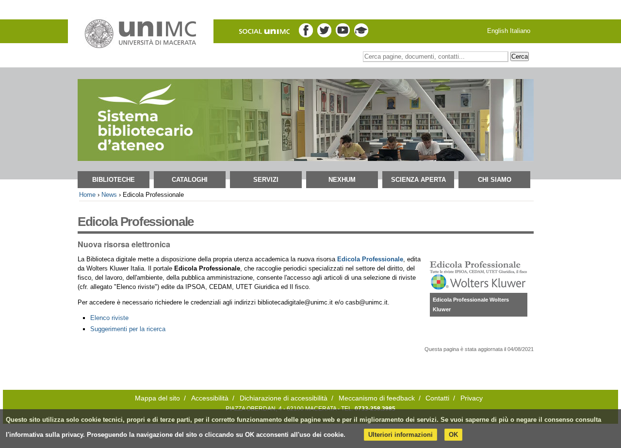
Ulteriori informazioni (400, 434)
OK (453, 434)
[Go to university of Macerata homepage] (140, 33)
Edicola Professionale (370, 259)
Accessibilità (210, 398)
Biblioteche (113, 179)
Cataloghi (190, 179)
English (497, 30)
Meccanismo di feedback (377, 398)
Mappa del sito (157, 398)
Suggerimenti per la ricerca (127, 329)
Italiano (520, 30)
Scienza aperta (418, 179)
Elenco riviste (109, 317)
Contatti (437, 398)
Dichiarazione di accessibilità (283, 398)
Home (87, 194)
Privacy (471, 398)
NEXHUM (342, 179)
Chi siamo (494, 179)
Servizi (265, 179)
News (109, 194)
